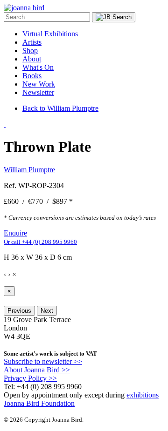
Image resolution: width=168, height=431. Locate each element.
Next (47, 310)
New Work (38, 84)
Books (32, 76)
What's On (38, 67)
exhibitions (142, 395)
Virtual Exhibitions (50, 34)
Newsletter (38, 92)
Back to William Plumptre (60, 108)
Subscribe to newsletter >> (43, 361)
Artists (32, 42)
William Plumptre (29, 170)
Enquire (15, 233)
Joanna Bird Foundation (39, 403)
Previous (19, 310)
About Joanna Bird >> (37, 370)
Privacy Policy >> (30, 378)
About (31, 59)
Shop (30, 50)
